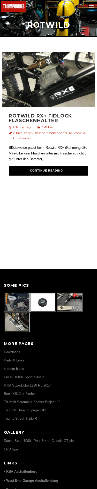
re (70, 133)
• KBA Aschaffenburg (21, 471)
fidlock (28, 133)
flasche (40, 133)
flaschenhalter (57, 133)
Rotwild (79, 133)
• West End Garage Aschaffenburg (31, 481)
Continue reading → (48, 170)
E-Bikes (47, 127)
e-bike (17, 133)
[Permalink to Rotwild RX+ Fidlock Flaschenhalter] (48, 80)
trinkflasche (22, 138)
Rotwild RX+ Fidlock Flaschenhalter (40, 118)
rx (10, 138)
